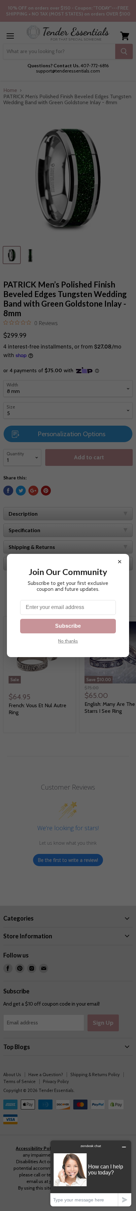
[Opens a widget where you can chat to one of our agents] (91, 1173)
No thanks (68, 641)
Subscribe (68, 626)
